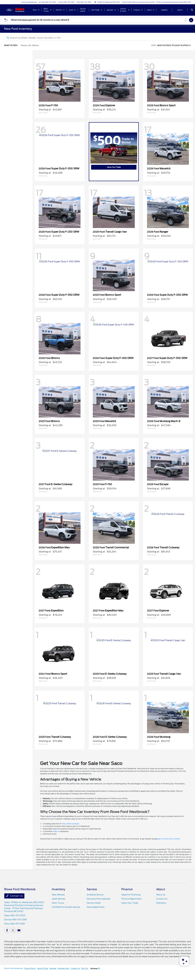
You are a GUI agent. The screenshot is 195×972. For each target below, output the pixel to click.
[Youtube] (19, 930)
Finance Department (131, 899)
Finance (127, 889)
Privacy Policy (30, 968)
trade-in (56, 831)
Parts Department (95, 907)
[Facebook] (7, 930)
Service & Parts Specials (98, 899)
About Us (160, 895)
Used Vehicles (58, 899)
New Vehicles (58, 895)
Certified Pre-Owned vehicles (66, 907)
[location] (95, 2)
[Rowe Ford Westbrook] (17, 9)
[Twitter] (13, 930)
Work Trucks (58, 903)
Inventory (58, 889)
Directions (161, 903)
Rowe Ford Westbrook (13, 968)
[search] (192, 10)
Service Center (94, 903)
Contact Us (16, 896)
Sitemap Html (63, 968)
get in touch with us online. (169, 839)
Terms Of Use (42, 968)
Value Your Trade (114, 167)
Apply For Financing (130, 895)
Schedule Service (95, 895)
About (160, 889)
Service (92, 889)
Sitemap (52, 968)
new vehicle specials (70, 824)
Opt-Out (84, 968)
